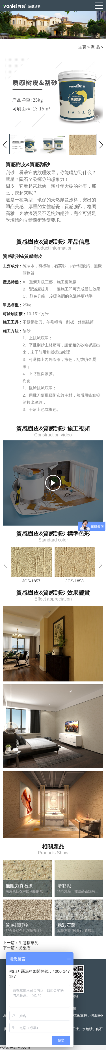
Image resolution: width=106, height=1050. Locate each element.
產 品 (95, 47)
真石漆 (74, 1029)
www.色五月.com (15, 1047)
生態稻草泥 (28, 942)
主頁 (82, 47)
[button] (100, 565)
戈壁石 (25, 948)
